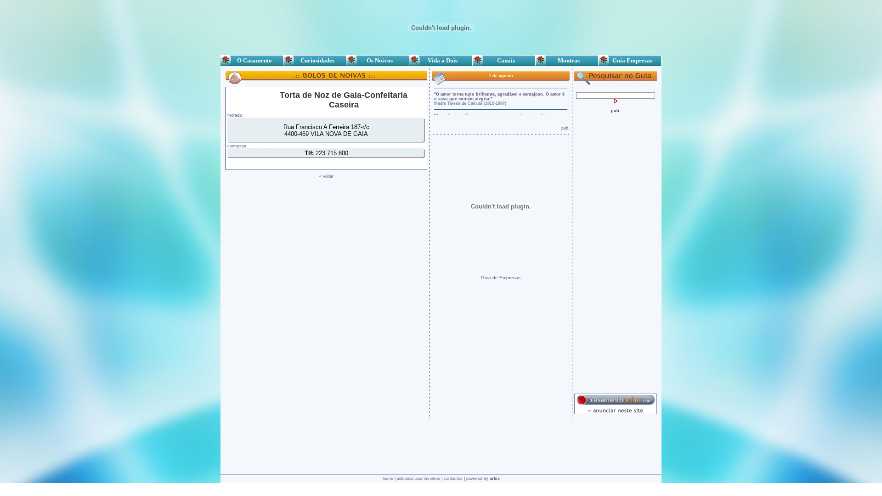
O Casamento (252, 60)
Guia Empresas (629, 60)
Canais (504, 60)
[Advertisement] (615, 251)
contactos (453, 478)
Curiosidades (314, 60)
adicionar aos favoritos (418, 478)
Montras (567, 60)
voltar (328, 176)
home (388, 478)
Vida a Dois (441, 60)
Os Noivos (377, 60)
